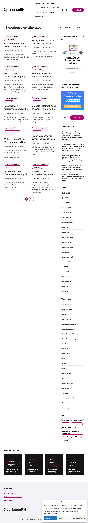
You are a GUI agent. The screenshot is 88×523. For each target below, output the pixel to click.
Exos (53, 8)
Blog (43, 3)
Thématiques (44, 8)
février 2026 (66, 208)
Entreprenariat (67, 319)
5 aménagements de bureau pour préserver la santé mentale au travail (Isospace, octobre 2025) (73, 177)
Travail (64, 403)
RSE (63, 378)
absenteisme (66, 304)
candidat (66, 424)
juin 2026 (65, 198)
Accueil (37, 3)
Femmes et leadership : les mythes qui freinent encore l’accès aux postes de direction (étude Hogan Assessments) (72, 158)
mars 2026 (66, 203)
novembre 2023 (67, 242)
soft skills (65, 388)
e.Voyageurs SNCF (68, 427)
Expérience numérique (69, 339)
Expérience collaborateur (12, 36)
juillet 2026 (66, 193)
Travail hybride (10, 39)
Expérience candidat (69, 329)
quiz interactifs (39, 17)
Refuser (61, 518)
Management (37, 131)
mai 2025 (65, 232)
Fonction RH (9, 69)
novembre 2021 (67, 257)
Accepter (47, 518)
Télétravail (65, 393)
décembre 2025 (67, 213)
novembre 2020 (67, 281)
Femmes (65, 349)
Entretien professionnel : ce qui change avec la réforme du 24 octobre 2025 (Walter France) (72, 167)
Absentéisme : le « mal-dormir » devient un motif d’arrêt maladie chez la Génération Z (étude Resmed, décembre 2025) (73, 147)
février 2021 (66, 277)
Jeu (36, 8)
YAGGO (65, 440)
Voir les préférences (79, 518)
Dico (58, 8)
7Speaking (66, 420)
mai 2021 (65, 267)
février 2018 (66, 291)
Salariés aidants (67, 383)
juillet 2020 (66, 286)
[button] (84, 502)
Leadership (66, 368)
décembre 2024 (67, 237)
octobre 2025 (67, 217)
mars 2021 (65, 272)
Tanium (78, 437)
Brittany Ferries (78, 420)
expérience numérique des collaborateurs (70, 432)
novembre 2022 (67, 247)
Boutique (38, 12)
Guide (53, 3)
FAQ (48, 3)
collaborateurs (77, 424)
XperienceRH (14, 10)
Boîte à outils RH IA (48, 12)
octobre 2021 (66, 262)
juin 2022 (65, 252)
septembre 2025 (68, 222)
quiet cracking (67, 437)
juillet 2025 (66, 227)
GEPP (64, 363)
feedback (65, 344)
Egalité (64, 314)
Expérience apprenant (69, 324)
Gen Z (64, 358)
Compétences (9, 128)
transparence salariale (69, 398)
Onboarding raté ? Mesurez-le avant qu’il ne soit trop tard (15, 174)
